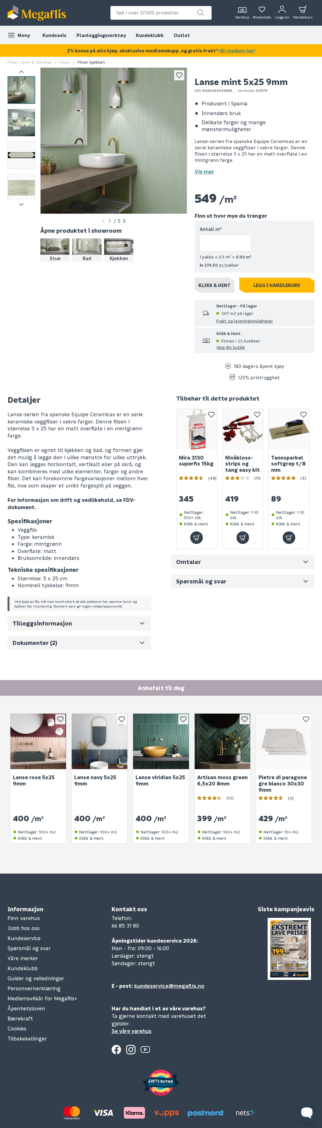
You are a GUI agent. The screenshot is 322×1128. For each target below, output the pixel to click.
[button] (200, 12)
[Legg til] (196, 538)
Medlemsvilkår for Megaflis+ (42, 998)
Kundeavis (54, 35)
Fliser (64, 62)
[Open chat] (307, 1113)
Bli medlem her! (237, 50)
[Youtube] (145, 1049)
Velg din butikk (230, 347)
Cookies (17, 1028)
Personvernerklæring (34, 988)
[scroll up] (21, 71)
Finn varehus (24, 918)
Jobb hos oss (24, 928)
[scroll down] (21, 204)
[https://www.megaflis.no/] (37, 13)
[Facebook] (116, 1049)
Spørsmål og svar (29, 948)
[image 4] (21, 188)
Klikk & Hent (214, 285)
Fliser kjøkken (91, 62)
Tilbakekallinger (27, 1038)
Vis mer (204, 171)
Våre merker (23, 958)
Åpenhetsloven (26, 1008)
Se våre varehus (132, 1031)
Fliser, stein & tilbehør (30, 62)
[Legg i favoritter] (179, 75)
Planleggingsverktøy (101, 35)
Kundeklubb (150, 35)
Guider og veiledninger (36, 978)
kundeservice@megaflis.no (169, 985)
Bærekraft (20, 1018)
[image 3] (21, 155)
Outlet (182, 35)
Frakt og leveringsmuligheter (244, 320)
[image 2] (21, 122)
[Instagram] (131, 1049)
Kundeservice (24, 938)
